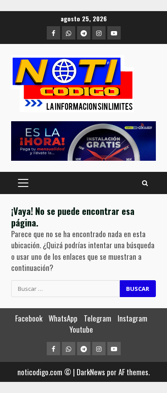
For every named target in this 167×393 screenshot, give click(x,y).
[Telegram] (83, 33)
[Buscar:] (65, 288)
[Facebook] (53, 33)
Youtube (81, 329)
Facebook (28, 318)
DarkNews (91, 371)
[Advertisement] (83, 141)
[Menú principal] (23, 183)
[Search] (145, 183)
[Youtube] (114, 33)
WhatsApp (63, 318)
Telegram (97, 318)
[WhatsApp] (68, 33)
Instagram (132, 318)
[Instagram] (99, 33)
